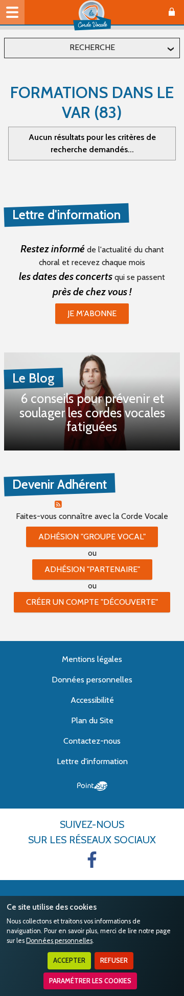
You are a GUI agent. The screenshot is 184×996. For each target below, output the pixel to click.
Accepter (69, 960)
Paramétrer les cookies (90, 981)
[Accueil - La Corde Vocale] (92, 15)
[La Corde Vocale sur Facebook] (92, 859)
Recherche (92, 47)
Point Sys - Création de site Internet (92, 786)
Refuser (114, 960)
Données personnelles (59, 940)
